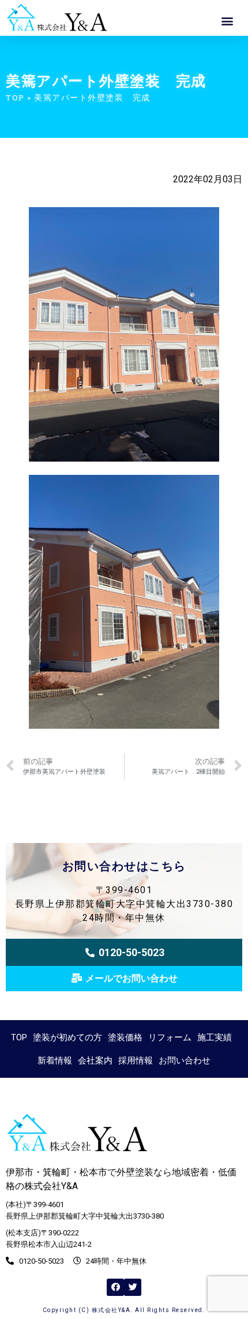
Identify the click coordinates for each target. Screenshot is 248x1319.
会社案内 (95, 1060)
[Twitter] (132, 1287)
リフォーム (169, 1037)
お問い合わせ (185, 1060)
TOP (15, 97)
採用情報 (135, 1060)
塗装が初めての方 (67, 1037)
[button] (226, 20)
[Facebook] (115, 1287)
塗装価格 (125, 1037)
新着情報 (54, 1060)
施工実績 (214, 1037)
